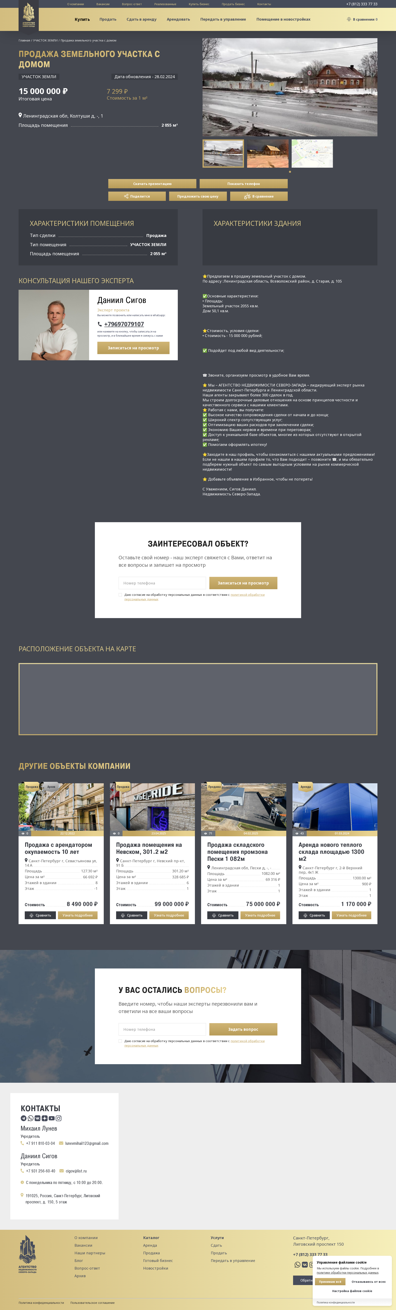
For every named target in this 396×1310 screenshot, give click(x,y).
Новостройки (155, 1268)
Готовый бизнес (158, 1260)
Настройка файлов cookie (352, 1291)
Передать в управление (223, 19)
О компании (75, 4)
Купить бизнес (199, 4)
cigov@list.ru (76, 1171)
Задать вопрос (243, 1029)
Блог (78, 1260)
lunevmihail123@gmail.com (86, 1143)
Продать (107, 19)
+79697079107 (124, 324)
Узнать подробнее (78, 915)
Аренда (150, 1245)
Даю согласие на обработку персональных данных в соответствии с (194, 597)
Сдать (216, 1245)
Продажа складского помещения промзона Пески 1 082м (237, 851)
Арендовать (178, 19)
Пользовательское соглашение (92, 1303)
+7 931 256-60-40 (40, 1171)
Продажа (151, 1252)
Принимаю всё (330, 1282)
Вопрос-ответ (132, 4)
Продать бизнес (233, 4)
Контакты (264, 4)
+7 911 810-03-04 (40, 1143)
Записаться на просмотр (133, 348)
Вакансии (103, 4)
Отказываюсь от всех (369, 1282)
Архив (80, 1275)
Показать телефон (243, 183)
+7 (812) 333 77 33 (361, 3)
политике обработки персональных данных (347, 1273)
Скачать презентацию (152, 183)
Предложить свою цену (197, 196)
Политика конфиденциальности (41, 1303)
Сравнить (43, 915)
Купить (82, 19)
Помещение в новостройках (283, 19)
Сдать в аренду (142, 19)
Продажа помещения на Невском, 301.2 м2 (149, 848)
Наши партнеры (89, 1252)
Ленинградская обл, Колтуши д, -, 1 (62, 116)
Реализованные (165, 4)
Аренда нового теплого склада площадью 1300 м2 (331, 851)
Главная (24, 40)
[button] (290, 172)
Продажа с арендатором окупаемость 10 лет (58, 848)
